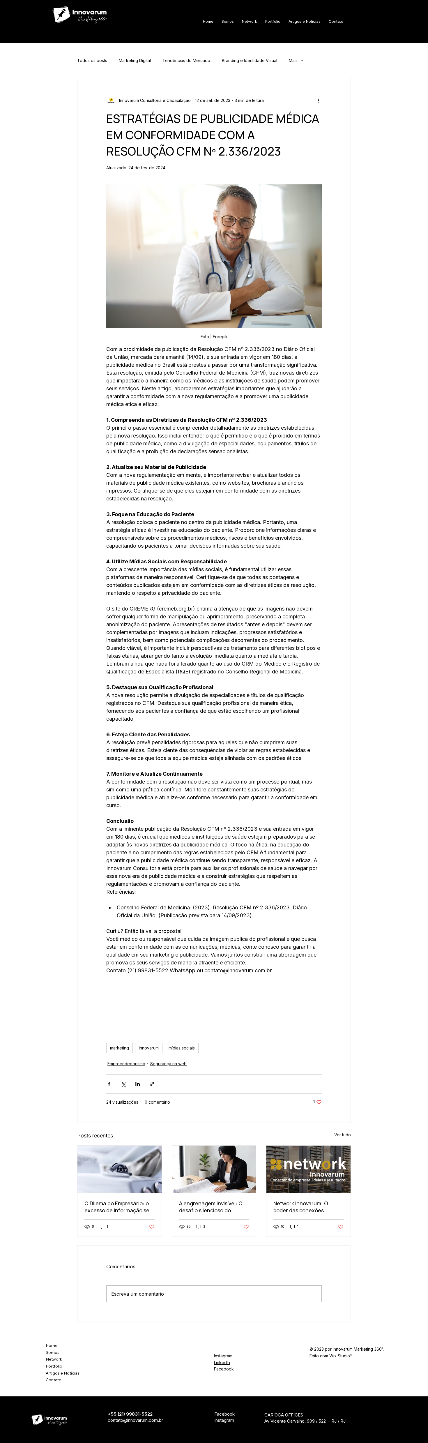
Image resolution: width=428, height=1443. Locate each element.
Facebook (224, 1368)
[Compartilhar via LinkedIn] (137, 1084)
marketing (119, 1047)
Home (51, 1345)
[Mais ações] (318, 100)
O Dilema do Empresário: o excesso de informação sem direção (119, 1207)
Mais (293, 60)
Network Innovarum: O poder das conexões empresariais (300, 1207)
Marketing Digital (135, 60)
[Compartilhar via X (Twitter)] (123, 1084)
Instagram (223, 1355)
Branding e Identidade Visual (249, 60)
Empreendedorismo (126, 1063)
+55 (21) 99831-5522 (130, 1414)
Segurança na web (168, 1063)
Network (54, 1359)
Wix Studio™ (341, 1355)
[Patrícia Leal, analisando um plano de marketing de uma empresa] (214, 1169)
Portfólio (54, 1366)
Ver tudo (342, 1134)
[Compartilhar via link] (152, 1084)
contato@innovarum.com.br (135, 1420)
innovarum (149, 1047)
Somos (52, 1352)
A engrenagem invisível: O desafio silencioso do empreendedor (211, 1207)
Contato (53, 1379)
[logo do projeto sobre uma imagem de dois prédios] (308, 1169)
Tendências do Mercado (186, 60)
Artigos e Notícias (62, 1373)
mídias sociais (182, 1047)
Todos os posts (92, 60)
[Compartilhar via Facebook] (109, 1084)
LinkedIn (222, 1362)
